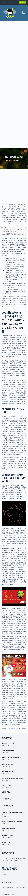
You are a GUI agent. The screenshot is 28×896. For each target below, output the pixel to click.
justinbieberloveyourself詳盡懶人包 (11, 757)
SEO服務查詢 (22, 2)
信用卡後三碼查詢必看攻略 (8, 828)
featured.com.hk (14, 728)
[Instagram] (6, 882)
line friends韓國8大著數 (8, 750)
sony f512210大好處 (7, 771)
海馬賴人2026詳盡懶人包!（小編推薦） (12, 821)
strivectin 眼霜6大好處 (8, 743)
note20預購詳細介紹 (7, 806)
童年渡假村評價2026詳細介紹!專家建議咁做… (13, 778)
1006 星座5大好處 (6, 799)
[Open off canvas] (24, 12)
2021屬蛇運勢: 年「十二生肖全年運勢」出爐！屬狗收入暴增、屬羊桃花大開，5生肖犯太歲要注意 (14, 230)
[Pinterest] (8, 882)
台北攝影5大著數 (6, 792)
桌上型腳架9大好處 (7, 842)
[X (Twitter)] (4, 882)
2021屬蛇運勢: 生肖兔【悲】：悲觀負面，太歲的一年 (15, 234)
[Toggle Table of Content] (24, 228)
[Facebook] (2, 882)
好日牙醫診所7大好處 (7, 835)
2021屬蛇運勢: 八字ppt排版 (9, 233)
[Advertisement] (14, 84)
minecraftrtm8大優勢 (7, 764)
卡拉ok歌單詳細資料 (7, 785)
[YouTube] (10, 882)
